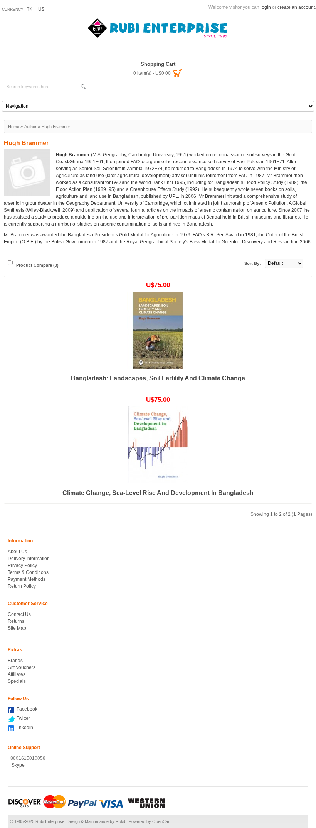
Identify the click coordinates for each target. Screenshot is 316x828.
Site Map (17, 628)
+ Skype (16, 765)
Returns (16, 621)
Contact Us (19, 614)
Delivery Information (29, 558)
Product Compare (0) (37, 265)
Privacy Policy (22, 565)
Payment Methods (26, 579)
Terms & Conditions (28, 572)
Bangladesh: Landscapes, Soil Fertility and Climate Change (158, 378)
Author (30, 126)
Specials (17, 681)
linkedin (25, 727)
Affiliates (16, 674)
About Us (17, 551)
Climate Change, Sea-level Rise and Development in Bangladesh (158, 493)
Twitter (23, 718)
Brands (15, 660)
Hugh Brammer (56, 126)
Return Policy (22, 586)
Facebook (27, 709)
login (266, 7)
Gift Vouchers (21, 667)
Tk (29, 9)
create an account (296, 7)
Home (13, 126)
